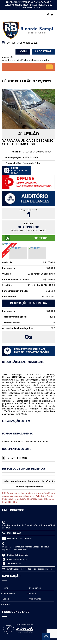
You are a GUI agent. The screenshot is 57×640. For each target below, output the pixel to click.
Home (5, 588)
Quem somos (35, 588)
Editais (6, 599)
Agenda (32, 593)
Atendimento (35, 599)
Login (23, 51)
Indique (6, 604)
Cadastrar (43, 51)
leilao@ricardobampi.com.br (19, 538)
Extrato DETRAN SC (17, 458)
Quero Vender (9, 593)
